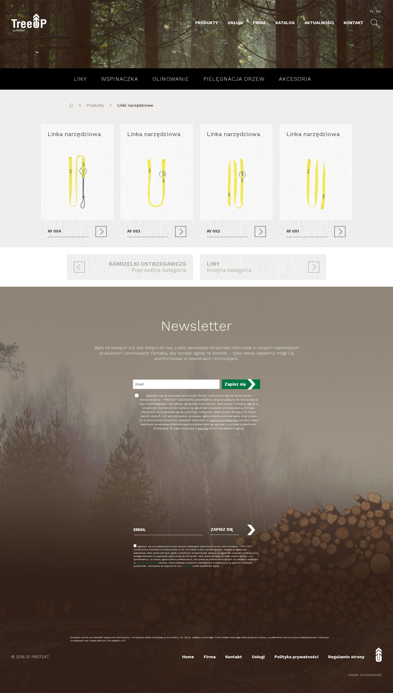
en (378, 11)
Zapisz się (235, 384)
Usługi (235, 22)
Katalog (285, 22)
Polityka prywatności (296, 656)
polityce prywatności (224, 420)
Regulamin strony (346, 656)
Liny (80, 79)
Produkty (206, 22)
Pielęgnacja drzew (234, 79)
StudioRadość (371, 675)
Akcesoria (295, 79)
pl (372, 11)
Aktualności (319, 22)
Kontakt (353, 22)
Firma (259, 22)
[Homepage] (71, 105)
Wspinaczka (119, 79)
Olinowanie (170, 79)
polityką (203, 428)
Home (188, 656)
